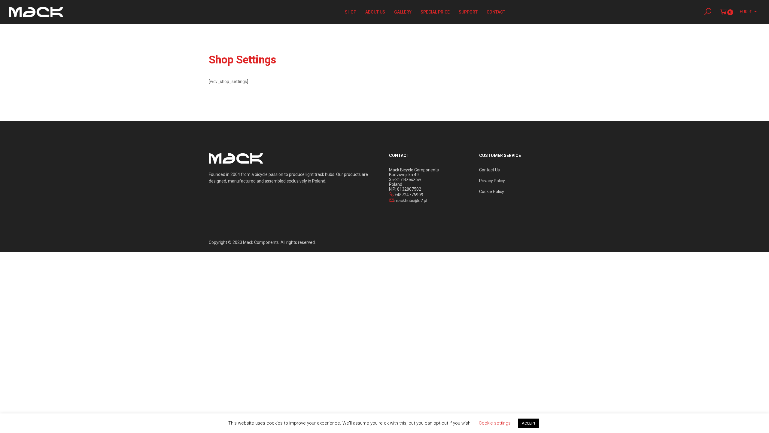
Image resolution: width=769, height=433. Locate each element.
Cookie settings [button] (495, 423)
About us (375, 12)
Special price (435, 12)
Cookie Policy (491, 191)
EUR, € (746, 11)
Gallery (403, 12)
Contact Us (489, 169)
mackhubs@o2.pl (410, 200)
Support (468, 12)
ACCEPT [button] (529, 423)
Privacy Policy (492, 180)
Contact (496, 12)
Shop (350, 12)
